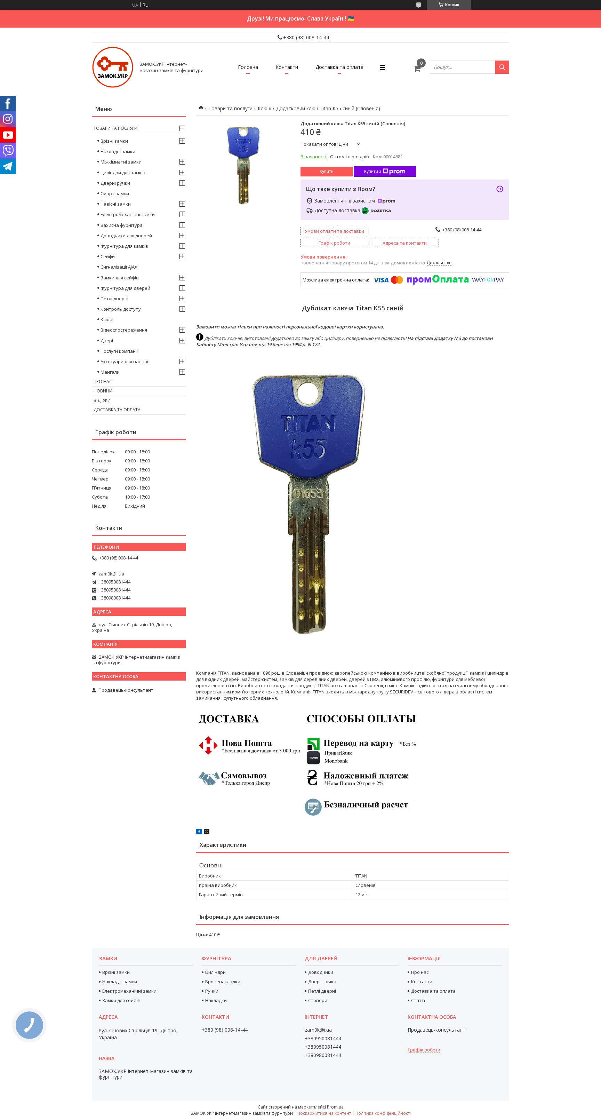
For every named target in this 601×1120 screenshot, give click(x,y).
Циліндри (215, 972)
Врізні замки (114, 141)
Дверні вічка (322, 981)
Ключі (264, 108)
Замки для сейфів (120, 278)
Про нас (103, 381)
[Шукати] (502, 67)
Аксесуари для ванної (124, 361)
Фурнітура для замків (124, 246)
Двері (107, 340)
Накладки (216, 1000)
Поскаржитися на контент (324, 1113)
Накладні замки (118, 151)
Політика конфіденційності (383, 1113)
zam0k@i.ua (111, 574)
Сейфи (108, 256)
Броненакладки (222, 981)
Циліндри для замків (123, 172)
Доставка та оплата (339, 67)
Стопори (317, 1000)
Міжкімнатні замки (121, 162)
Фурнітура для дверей (125, 288)
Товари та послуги (230, 108)
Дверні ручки (115, 183)
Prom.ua (335, 1107)
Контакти (286, 67)
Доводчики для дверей (126, 235)
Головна (248, 67)
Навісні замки (116, 204)
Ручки (211, 991)
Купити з (372, 171)
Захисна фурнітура (122, 225)
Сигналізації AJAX (119, 267)
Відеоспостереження (124, 330)
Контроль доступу (121, 309)
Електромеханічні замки (128, 214)
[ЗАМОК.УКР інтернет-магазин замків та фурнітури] (113, 67)
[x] (206, 832)
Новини (103, 391)
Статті (418, 1000)
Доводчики (320, 972)
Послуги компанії (119, 351)
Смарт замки (115, 193)
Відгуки (102, 400)
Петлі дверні (114, 298)
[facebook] (199, 832)
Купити (327, 171)
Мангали (110, 372)
